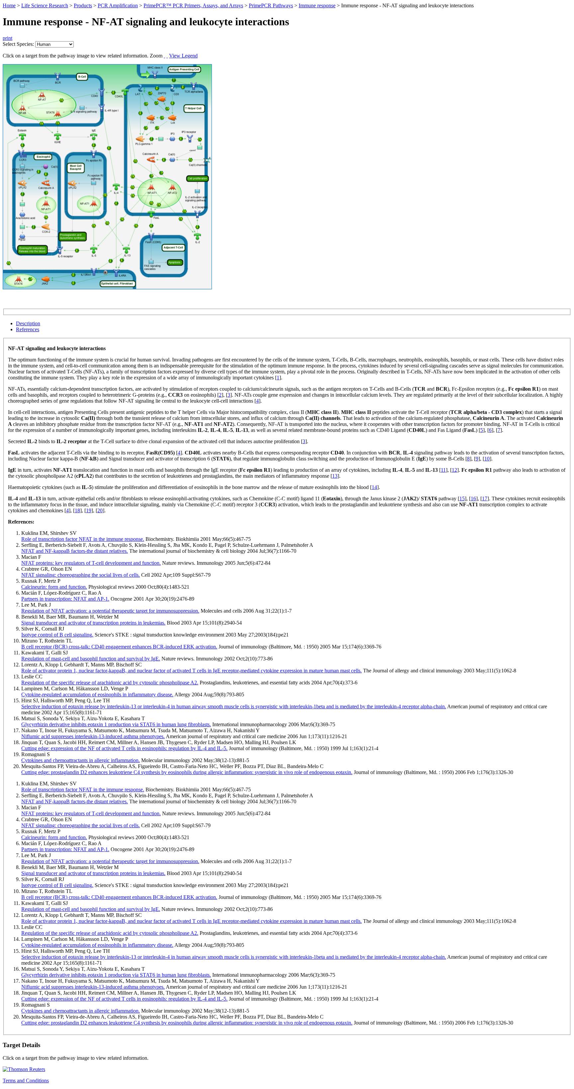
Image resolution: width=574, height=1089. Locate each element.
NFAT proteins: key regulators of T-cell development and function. (91, 563)
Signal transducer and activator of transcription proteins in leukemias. (93, 623)
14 (374, 487)
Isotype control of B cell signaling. (57, 635)
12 (454, 470)
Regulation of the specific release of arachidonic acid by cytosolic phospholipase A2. (109, 682)
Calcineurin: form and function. (54, 587)
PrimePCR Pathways (271, 5)
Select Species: (18, 44)
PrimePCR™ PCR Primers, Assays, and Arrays (193, 5)
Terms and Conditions (26, 1080)
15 (462, 498)
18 (77, 510)
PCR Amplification (118, 5)
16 (473, 498)
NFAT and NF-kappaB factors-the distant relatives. (74, 551)
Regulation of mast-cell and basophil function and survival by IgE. (90, 658)
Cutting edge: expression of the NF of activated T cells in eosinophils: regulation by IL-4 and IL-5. (124, 748)
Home (9, 5)
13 (334, 476)
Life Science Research (44, 5)
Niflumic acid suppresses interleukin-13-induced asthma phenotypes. (93, 736)
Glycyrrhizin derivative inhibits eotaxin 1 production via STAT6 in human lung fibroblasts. (116, 724)
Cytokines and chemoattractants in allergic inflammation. (80, 760)
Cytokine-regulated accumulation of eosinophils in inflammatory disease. (97, 694)
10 (487, 458)
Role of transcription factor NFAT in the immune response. (82, 539)
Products (83, 5)
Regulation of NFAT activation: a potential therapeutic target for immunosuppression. (110, 611)
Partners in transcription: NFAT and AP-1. (65, 599)
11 (443, 470)
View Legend (183, 55)
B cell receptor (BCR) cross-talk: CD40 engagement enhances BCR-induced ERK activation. (119, 646)
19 (88, 510)
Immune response (317, 5)
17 (484, 498)
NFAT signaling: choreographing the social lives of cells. (80, 575)
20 (100, 510)
